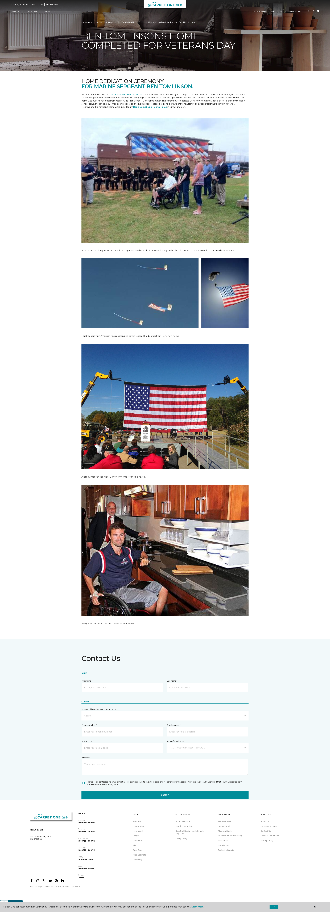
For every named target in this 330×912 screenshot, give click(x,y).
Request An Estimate (291, 11)
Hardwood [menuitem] (138, 831)
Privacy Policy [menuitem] (267, 840)
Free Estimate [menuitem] (139, 855)
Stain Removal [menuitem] (224, 821)
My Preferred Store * (176, 741)
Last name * (172, 681)
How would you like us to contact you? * (99, 709)
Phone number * (89, 725)
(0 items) (318, 11)
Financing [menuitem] (137, 859)
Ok (274, 907)
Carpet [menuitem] (136, 836)
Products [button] (17, 11)
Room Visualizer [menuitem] (183, 821)
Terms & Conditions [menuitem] (270, 836)
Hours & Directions (264, 11)
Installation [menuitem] (223, 845)
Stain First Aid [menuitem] (224, 826)
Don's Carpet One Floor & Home (150, 107)
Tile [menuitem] (134, 845)
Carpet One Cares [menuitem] (269, 826)
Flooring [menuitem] (137, 821)
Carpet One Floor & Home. (49, 886)
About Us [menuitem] (265, 821)
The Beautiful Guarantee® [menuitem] (230, 836)
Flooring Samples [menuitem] (183, 826)
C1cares (109, 22)
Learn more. (197, 907)
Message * (86, 757)
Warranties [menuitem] (223, 840)
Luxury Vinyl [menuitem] (138, 826)
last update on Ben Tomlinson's (128, 94)
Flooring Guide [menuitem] (225, 831)
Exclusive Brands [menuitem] (226, 850)
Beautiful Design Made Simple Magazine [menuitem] (189, 832)
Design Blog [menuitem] (181, 838)
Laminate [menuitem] (137, 840)
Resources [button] (34, 11)
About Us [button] (50, 11)
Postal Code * (87, 741)
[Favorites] (313, 11)
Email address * (173, 725)
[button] (308, 11)
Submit (165, 795)
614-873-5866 (52, 4)
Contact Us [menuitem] (266, 831)
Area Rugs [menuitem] (137, 850)
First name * (86, 681)
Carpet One (86, 22)
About (99, 22)
